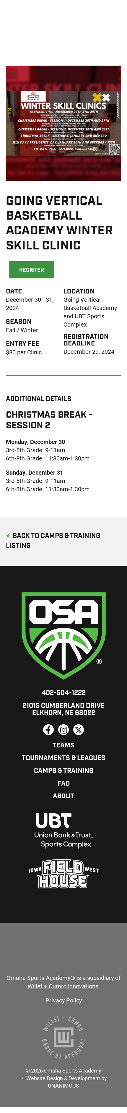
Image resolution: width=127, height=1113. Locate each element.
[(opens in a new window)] (48, 729)
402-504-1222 (64, 693)
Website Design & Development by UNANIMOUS (66, 1082)
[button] (63, 190)
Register (31, 270)
